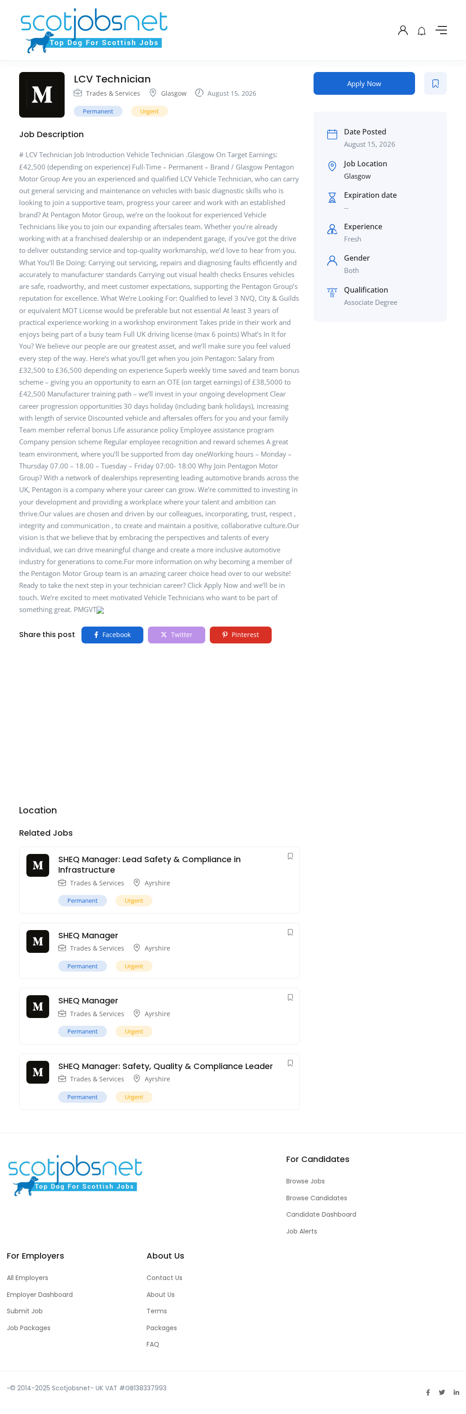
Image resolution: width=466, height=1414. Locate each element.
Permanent (98, 111)
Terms (157, 1311)
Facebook (116, 634)
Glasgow (174, 93)
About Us (161, 1294)
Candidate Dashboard (321, 1214)
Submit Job (25, 1311)
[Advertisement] (159, 718)
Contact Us (164, 1277)
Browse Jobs (305, 1181)
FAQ (153, 1344)
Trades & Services (113, 93)
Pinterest (244, 634)
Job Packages (29, 1327)
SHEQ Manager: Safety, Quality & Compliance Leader (165, 1066)
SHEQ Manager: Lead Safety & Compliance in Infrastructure (149, 864)
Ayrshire (157, 883)
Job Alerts (301, 1231)
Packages (162, 1327)
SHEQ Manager (88, 935)
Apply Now (364, 83)
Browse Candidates (316, 1198)
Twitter (180, 634)
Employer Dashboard (40, 1294)
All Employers (27, 1277)
